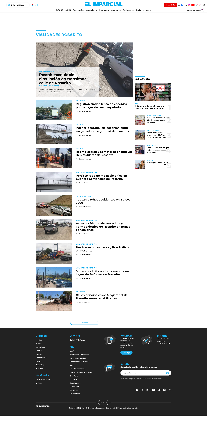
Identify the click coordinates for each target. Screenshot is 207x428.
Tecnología (40, 365)
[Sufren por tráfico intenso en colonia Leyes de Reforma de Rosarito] (54, 277)
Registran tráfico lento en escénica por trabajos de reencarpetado (101, 105)
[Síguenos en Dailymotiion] (170, 390)
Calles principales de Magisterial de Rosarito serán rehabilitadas (102, 296)
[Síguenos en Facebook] (182, 4)
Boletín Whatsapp (77, 340)
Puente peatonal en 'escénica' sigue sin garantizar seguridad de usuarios (102, 129)
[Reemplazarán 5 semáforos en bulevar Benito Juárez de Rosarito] (54, 158)
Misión (72, 365)
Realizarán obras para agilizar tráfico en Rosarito (102, 249)
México (39, 340)
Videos (39, 383)
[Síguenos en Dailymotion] (203, 4)
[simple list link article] (153, 93)
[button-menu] (3, 5)
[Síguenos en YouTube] (193, 4)
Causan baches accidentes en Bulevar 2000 (104, 201)
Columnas (116, 10)
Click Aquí (126, 353)
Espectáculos (41, 358)
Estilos (38, 361)
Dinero (39, 351)
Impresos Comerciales (79, 355)
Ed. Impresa (128, 10)
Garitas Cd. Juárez (194, 10)
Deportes (40, 354)
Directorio (74, 376)
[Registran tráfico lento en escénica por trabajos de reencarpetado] (54, 110)
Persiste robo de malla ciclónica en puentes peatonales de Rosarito (101, 177)
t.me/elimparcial (163, 338)
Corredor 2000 (84, 196)
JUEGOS (59, 10)
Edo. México (78, 10)
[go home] (43, 406)
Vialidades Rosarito (46, 71)
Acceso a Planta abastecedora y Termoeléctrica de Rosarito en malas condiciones (103, 227)
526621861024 (127, 338)
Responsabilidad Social (79, 362)
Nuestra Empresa (77, 369)
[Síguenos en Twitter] (186, 4)
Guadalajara (91, 10)
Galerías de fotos (43, 379)
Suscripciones (75, 383)
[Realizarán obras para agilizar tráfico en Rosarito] (54, 253)
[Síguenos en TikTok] (196, 4)
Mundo (39, 343)
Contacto (73, 379)
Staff (71, 351)
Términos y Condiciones (153, 379)
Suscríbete (170, 5)
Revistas (139, 10)
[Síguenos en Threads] (200, 4)
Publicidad (74, 387)
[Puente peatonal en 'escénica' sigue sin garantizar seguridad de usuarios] (54, 134)
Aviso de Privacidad (78, 358)
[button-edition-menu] (185, 10)
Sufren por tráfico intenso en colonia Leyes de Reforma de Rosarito (103, 272)
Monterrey (104, 10)
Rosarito (80, 101)
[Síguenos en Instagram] (189, 4)
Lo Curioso (40, 347)
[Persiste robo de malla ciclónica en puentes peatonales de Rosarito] (54, 181)
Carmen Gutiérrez (51, 86)
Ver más (84, 323)
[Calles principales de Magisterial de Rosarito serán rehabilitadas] (54, 301)
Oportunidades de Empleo (81, 372)
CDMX (68, 10)
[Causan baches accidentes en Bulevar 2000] (54, 205)
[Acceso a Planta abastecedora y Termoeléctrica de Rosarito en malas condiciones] (54, 229)
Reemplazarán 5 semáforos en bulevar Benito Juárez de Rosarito (104, 153)
